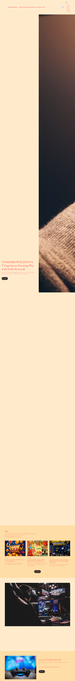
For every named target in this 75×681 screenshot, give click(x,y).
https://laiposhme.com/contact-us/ (14, 536)
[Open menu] (63, 7)
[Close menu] (66, 2)
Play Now (5, 278)
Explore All (38, 571)
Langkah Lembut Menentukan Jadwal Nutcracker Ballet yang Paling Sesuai (35, 560)
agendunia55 (7, 557)
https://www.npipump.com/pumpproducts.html (50, 666)
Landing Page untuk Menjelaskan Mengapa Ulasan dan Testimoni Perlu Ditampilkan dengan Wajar (59, 561)
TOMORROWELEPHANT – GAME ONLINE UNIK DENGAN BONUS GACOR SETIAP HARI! (26, 7)
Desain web (51, 557)
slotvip (47, 594)
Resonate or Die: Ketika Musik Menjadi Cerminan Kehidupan (14, 560)
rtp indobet (15, 272)
